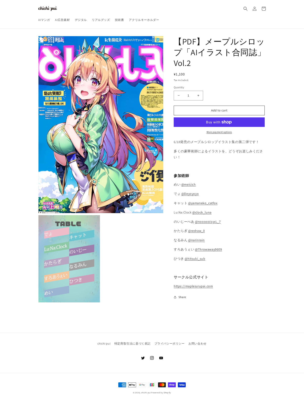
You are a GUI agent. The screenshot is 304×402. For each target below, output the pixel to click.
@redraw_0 (196, 231)
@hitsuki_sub (195, 258)
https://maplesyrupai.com (193, 286)
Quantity (179, 87)
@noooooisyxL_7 (208, 221)
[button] (245, 8)
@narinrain (196, 240)
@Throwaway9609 (208, 249)
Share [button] (182, 297)
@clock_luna (202, 212)
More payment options (219, 132)
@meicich (188, 184)
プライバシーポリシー (169, 343)
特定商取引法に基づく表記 (132, 343)
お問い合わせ (197, 343)
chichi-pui (103, 343)
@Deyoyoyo (190, 194)
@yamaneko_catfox (203, 203)
